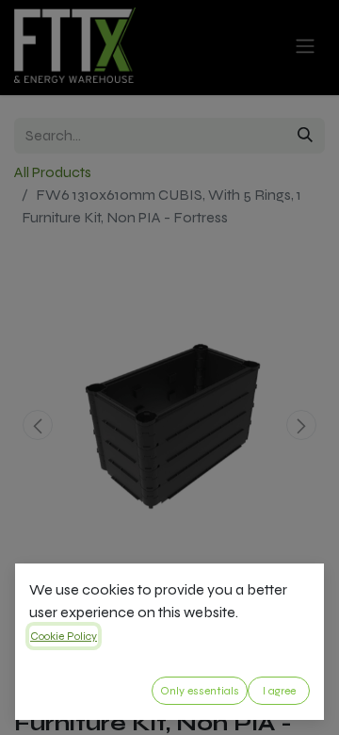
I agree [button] (279, 690)
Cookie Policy (63, 636)
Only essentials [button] (199, 690)
